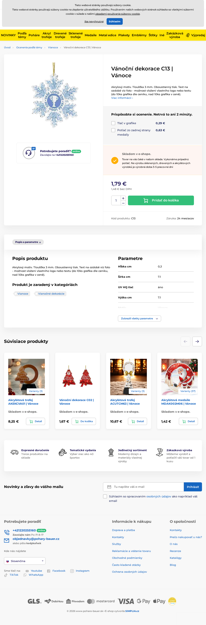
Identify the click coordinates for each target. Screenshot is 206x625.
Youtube (36, 570)
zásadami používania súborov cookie (117, 13)
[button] (139, 318)
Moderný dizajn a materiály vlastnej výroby (130, 457)
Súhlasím (115, 21)
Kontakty (118, 537)
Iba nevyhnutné (94, 21)
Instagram (83, 570)
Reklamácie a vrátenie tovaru (131, 551)
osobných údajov (158, 496)
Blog (173, 564)
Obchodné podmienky (127, 557)
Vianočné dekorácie (51, 293)
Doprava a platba (123, 530)
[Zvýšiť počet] (123, 198)
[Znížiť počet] (123, 202)
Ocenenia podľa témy (29, 47)
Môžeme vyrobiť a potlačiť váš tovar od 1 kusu (181, 457)
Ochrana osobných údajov (129, 571)
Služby (116, 544)
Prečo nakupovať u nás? (186, 537)
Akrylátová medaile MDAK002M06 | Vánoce (178, 401)
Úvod (7, 47)
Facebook (59, 570)
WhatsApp (36, 574)
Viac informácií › (122, 97)
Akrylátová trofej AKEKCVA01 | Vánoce (23, 401)
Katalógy (175, 557)
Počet (116, 200)
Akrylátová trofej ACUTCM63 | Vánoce (125, 401)
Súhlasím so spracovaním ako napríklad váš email (153, 499)
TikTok (14, 574)
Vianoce (53, 47)
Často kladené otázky (126, 564)
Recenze (175, 551)
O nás (174, 544)
